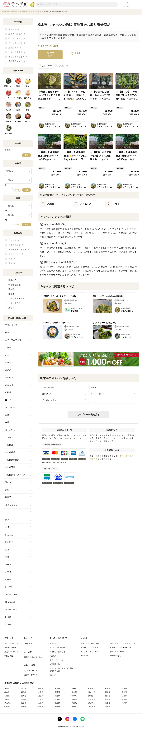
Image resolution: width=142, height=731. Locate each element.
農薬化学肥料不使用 (18, 249)
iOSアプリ (85, 656)
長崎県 (23, 707)
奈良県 (74, 699)
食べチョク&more (117, 652)
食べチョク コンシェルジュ (91, 648)
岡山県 (7, 703)
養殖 (11, 259)
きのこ (8, 370)
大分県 (57, 707)
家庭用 (11, 294)
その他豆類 (10, 467)
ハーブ (8, 564)
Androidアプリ (115, 656)
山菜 (7, 415)
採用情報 (53, 675)
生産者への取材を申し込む (34, 657)
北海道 (7, 689)
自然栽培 (13, 240)
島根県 (124, 699)
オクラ (8, 347)
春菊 (7, 422)
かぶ (7, 355)
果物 (27, 86)
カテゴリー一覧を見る (88, 414)
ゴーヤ (8, 400)
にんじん (9, 534)
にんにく (9, 542)
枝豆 (7, 332)
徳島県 (57, 703)
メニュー (135, 6)
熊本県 (40, 707)
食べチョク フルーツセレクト (121, 648)
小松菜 (8, 392)
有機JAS (12, 280)
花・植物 (8, 133)
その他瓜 (9, 445)
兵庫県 (57, 699)
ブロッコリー (11, 594)
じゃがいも (10, 430)
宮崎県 (74, 707)
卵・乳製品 (18, 98)
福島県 (107, 689)
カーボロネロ (48, 387)
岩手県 (40, 689)
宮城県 (57, 689)
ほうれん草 (10, 602)
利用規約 (53, 656)
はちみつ (27, 98)
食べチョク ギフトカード (90, 652)
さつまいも (10, 407)
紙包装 (11, 307)
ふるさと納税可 (16, 34)
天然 (11, 263)
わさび (8, 624)
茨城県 (124, 689)
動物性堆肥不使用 (16, 298)
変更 (26, 155)
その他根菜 (10, 452)
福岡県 (124, 703)
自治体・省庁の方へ (31, 675)
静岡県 (90, 696)
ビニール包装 (14, 303)
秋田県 (74, 689)
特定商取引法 (55, 664)
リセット (16, 190)
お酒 (18, 110)
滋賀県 (7, 699)
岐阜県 (74, 696)
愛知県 (107, 696)
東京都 (74, 692)
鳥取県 (107, 699)
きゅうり (9, 385)
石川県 (7, 696)
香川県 (74, 703)
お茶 (27, 110)
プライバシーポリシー (58, 660)
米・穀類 (18, 122)
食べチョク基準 (10, 648)
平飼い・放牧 (15, 254)
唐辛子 (8, 497)
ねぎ (7, 549)
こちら (66, 438)
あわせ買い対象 (16, 43)
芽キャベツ (96, 387)
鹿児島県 (91, 707)
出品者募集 (28, 643)
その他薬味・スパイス (15, 475)
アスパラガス (11, 325)
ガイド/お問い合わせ (58, 648)
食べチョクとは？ (11, 643)
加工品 (27, 122)
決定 (26, 190)
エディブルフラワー (14, 340)
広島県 (23, 703)
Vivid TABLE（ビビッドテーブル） (123, 643)
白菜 (7, 557)
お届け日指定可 (16, 52)
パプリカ (9, 572)
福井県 (23, 696)
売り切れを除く (16, 38)
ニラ (7, 527)
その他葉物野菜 (12, 460)
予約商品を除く (16, 61)
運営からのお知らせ (57, 652)
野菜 (18, 86)
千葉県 (57, 692)
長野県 (57, 696)
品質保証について (11, 652)
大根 (7, 490)
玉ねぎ (8, 482)
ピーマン (9, 587)
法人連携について (30, 671)
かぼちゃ (9, 362)
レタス (8, 617)
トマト (8, 512)
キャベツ (9, 377)
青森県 (23, 689)
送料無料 (13, 29)
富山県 (124, 692)
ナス (7, 520)
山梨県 (40, 696)
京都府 (23, 699)
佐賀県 (7, 707)
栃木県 (7, 692)
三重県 (124, 696)
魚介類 (8, 110)
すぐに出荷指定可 (17, 57)
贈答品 (11, 289)
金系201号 (47, 394)
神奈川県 (91, 692)
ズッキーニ (10, 437)
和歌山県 (91, 699)
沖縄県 (107, 707)
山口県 (40, 703)
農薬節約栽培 (15, 245)
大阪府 (40, 699)
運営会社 (53, 643)
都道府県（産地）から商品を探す (19, 683)
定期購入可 (63, 65)
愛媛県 (90, 703)
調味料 (8, 122)
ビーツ (8, 579)
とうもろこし (11, 505)
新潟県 (107, 692)
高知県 (107, 703)
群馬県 (23, 692)
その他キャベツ (49, 400)
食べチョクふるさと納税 (90, 643)
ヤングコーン (11, 609)
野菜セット (8, 86)
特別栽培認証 (14, 285)
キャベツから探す (49, 46)
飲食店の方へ (9, 656)
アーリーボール (98, 394)
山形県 (90, 689)
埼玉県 (40, 692)
